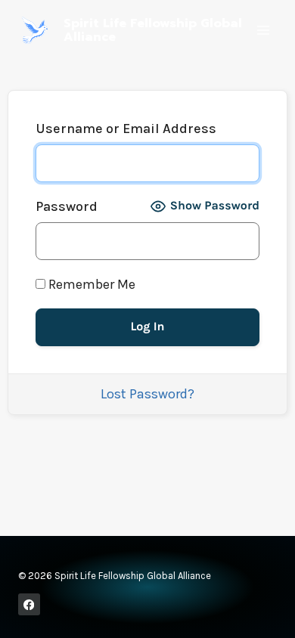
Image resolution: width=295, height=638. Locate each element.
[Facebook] (29, 604)
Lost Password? (147, 394)
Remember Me (90, 284)
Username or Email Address (126, 128)
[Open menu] (263, 30)
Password (67, 206)
